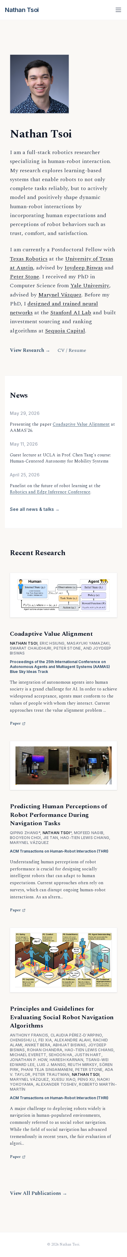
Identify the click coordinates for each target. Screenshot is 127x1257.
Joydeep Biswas (83, 268)
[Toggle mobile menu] (118, 10)
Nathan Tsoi (22, 10)
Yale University (89, 285)
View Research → (30, 350)
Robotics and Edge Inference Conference (50, 492)
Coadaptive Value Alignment (81, 424)
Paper (15, 723)
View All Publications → (38, 1193)
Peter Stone (24, 276)
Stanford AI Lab (70, 312)
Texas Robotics (28, 259)
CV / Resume (72, 350)
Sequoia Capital (65, 331)
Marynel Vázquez (59, 295)
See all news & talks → (34, 509)
